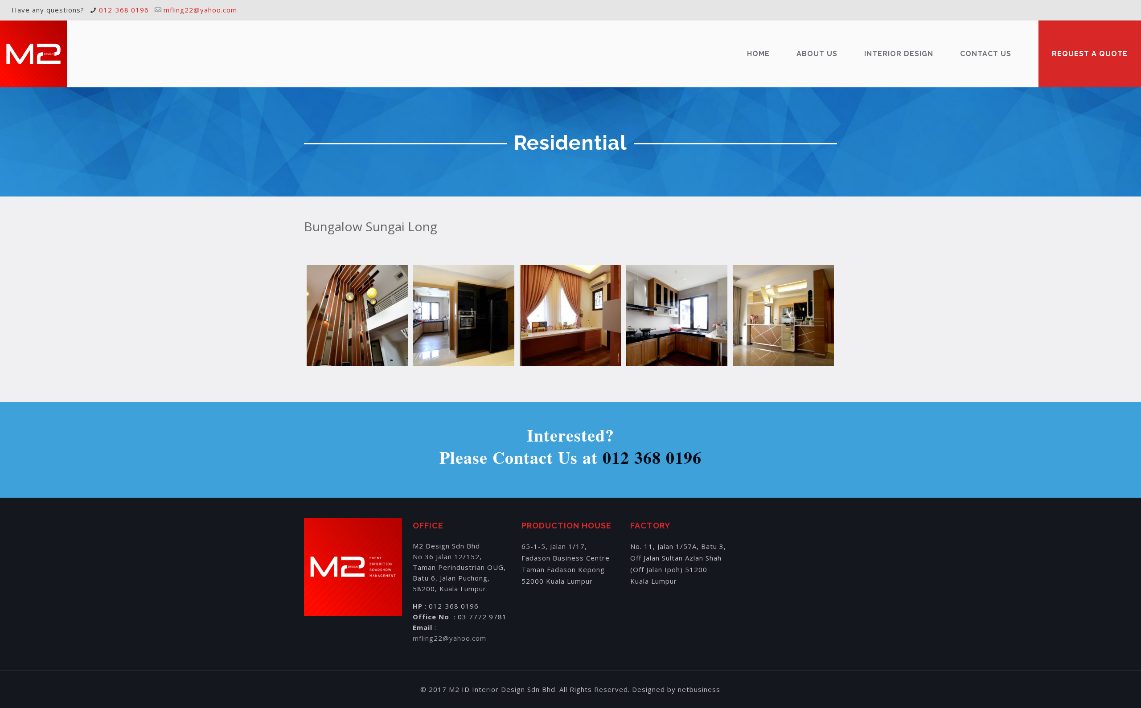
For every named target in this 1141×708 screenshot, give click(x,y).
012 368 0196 (652, 457)
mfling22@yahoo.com (200, 9)
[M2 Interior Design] (33, 53)
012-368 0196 (124, 9)
